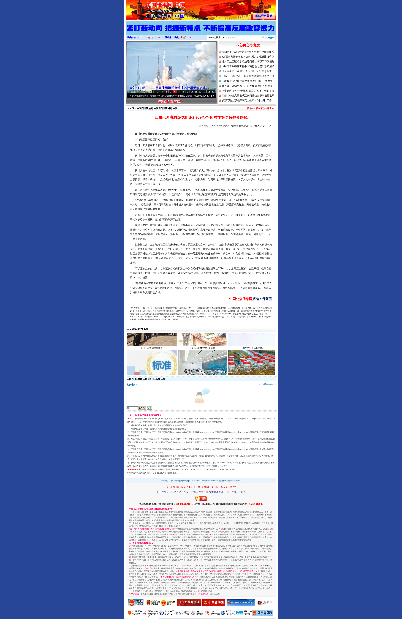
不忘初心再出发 (248, 45)
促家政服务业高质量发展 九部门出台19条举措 (247, 81)
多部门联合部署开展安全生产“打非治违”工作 (247, 100)
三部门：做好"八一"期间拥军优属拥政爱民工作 (248, 76)
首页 (131, 108)
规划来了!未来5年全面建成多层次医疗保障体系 (248, 51)
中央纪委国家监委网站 (241, 125)
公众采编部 (174, 481)
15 (213, 92)
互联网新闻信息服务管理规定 (175, 425)
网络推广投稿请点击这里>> (260, 108)
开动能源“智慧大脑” (202, 355)
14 (209, 92)
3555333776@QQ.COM (149, 37)
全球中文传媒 (151, 9)
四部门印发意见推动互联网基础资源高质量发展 (248, 95)
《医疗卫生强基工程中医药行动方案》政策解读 (248, 66)
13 (204, 92)
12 (200, 92)
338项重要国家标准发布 (151, 355)
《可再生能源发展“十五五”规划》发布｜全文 (247, 71)
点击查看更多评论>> (267, 384)
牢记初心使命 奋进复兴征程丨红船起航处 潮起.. (194, 96)
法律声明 (184, 481)
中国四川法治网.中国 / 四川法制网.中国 (157, 108)
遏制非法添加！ (252, 355)
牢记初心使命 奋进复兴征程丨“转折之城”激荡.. (149, 96)
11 (196, 92)
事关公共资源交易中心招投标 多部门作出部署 (247, 86)
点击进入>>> (184, 37)
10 (192, 92)
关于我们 (164, 481)
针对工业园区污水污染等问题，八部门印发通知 (248, 61)
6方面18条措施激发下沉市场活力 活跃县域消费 (248, 56)
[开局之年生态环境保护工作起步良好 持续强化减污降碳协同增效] (201, 31)
